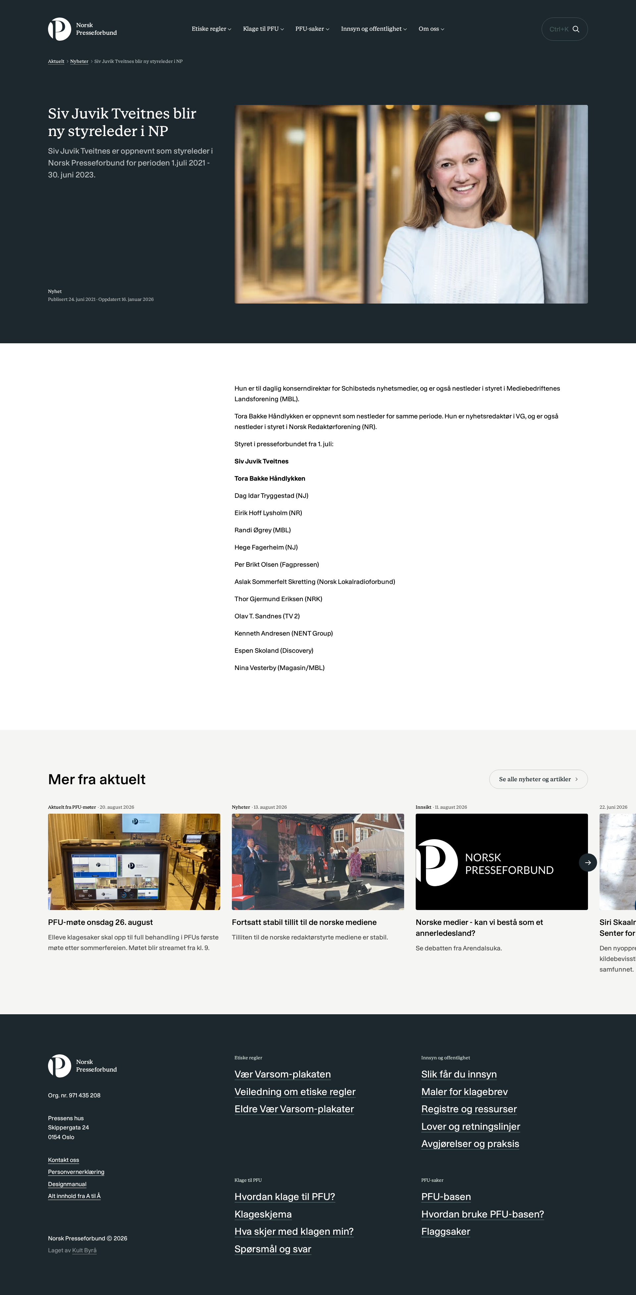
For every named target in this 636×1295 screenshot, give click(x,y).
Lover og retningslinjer (470, 1126)
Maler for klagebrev (464, 1092)
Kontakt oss (63, 1160)
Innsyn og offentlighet (371, 28)
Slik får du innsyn (459, 1074)
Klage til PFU (261, 28)
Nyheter (79, 61)
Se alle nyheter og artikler (535, 779)
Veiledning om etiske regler (295, 1092)
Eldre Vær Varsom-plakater (294, 1109)
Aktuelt (56, 61)
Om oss (429, 28)
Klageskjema (263, 1214)
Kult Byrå (84, 1250)
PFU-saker (309, 28)
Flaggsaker (445, 1231)
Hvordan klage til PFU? (285, 1197)
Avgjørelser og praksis (470, 1144)
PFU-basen (446, 1197)
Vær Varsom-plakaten (283, 1074)
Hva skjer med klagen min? (294, 1231)
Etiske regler (209, 28)
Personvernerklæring (76, 1171)
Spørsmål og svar (273, 1249)
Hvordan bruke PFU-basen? (482, 1214)
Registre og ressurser (469, 1109)
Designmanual (67, 1184)
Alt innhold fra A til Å (74, 1196)
